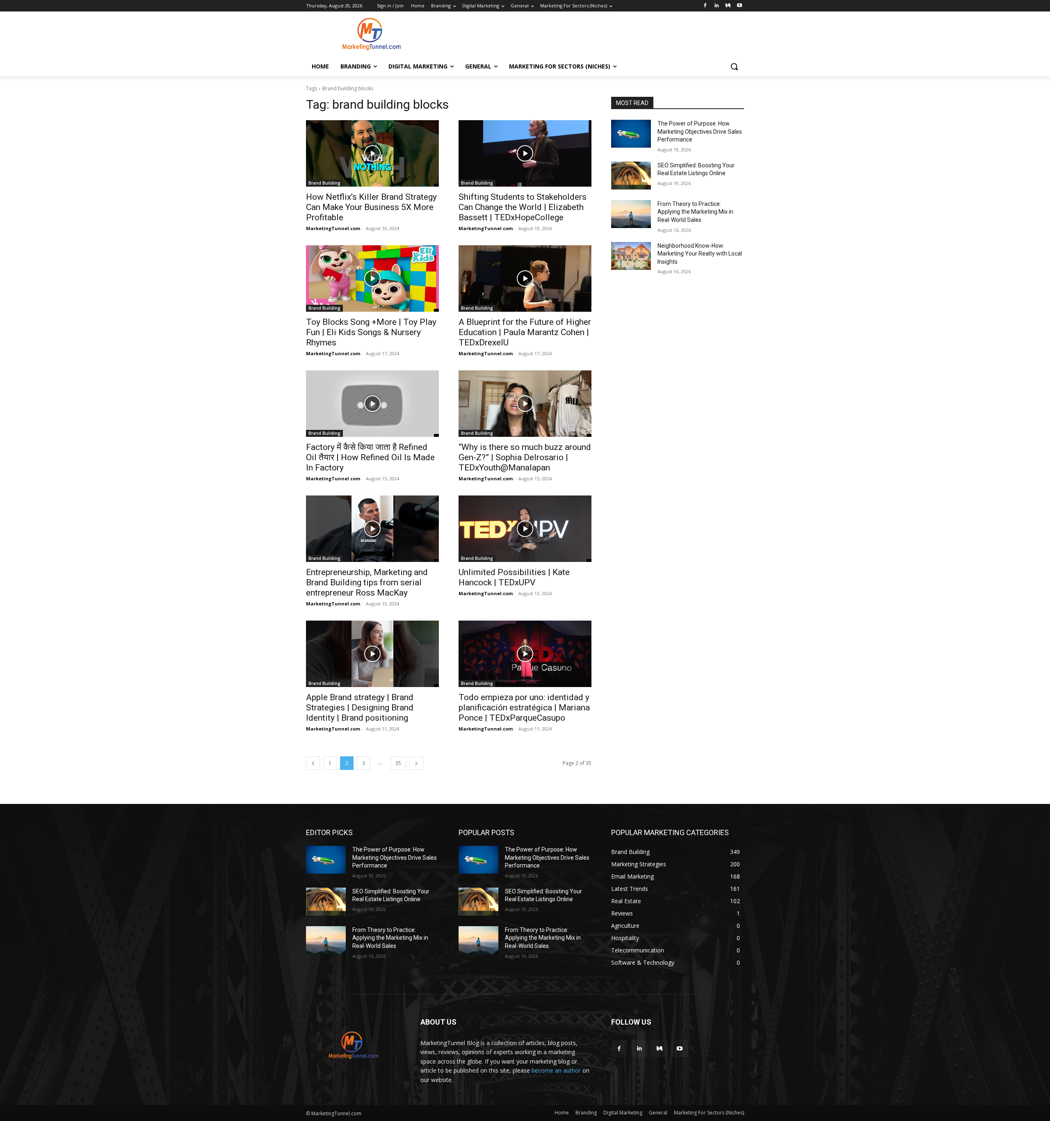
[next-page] (416, 763)
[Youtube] (739, 6)
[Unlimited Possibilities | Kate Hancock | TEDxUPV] (525, 528)
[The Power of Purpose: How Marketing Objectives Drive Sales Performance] (631, 134)
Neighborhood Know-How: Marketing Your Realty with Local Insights (699, 253)
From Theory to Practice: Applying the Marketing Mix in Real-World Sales (695, 212)
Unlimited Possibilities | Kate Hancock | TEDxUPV (514, 577)
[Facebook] (705, 6)
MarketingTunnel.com (333, 228)
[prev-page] (313, 763)
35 (398, 763)
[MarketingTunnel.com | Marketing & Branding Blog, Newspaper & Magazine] (371, 34)
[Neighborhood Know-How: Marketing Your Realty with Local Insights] (631, 256)
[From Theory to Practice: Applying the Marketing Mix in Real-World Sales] (631, 214)
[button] (734, 66)
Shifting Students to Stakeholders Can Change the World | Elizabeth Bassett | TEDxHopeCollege (523, 207)
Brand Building (324, 183)
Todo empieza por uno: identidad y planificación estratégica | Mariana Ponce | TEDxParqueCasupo (524, 707)
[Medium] (728, 6)
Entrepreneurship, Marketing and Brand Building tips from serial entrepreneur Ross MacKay (367, 582)
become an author (556, 1070)
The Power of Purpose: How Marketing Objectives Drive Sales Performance (699, 131)
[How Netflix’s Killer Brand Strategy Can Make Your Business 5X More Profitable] (372, 153)
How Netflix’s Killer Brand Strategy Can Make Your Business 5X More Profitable (371, 207)
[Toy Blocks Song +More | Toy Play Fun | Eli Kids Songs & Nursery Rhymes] (372, 278)
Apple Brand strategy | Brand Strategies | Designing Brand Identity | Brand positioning (359, 707)
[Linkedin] (716, 6)
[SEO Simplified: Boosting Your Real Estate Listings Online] (631, 175)
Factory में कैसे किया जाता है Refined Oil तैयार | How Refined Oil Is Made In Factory (370, 457)
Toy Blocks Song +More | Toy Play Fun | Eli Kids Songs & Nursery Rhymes (371, 332)
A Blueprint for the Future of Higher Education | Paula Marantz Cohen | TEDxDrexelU (525, 332)
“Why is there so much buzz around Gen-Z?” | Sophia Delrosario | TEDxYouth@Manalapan (525, 457)
